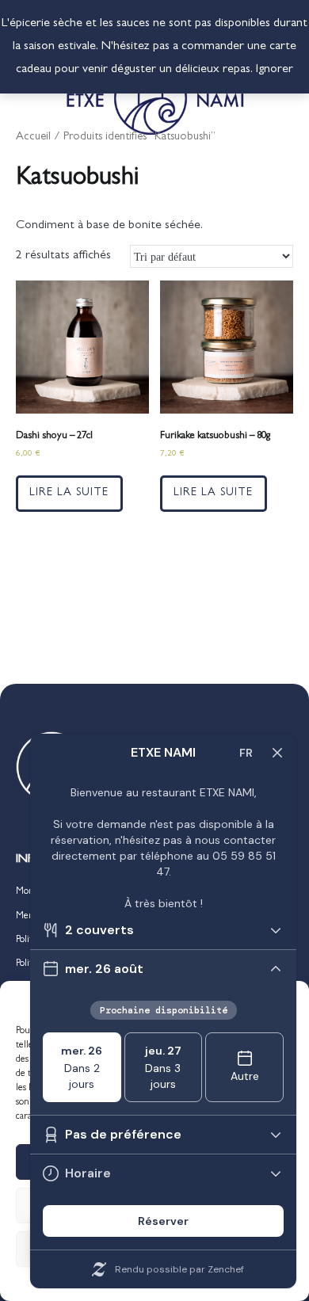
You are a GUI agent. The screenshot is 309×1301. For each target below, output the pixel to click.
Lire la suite (69, 493)
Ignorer (274, 69)
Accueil (33, 137)
